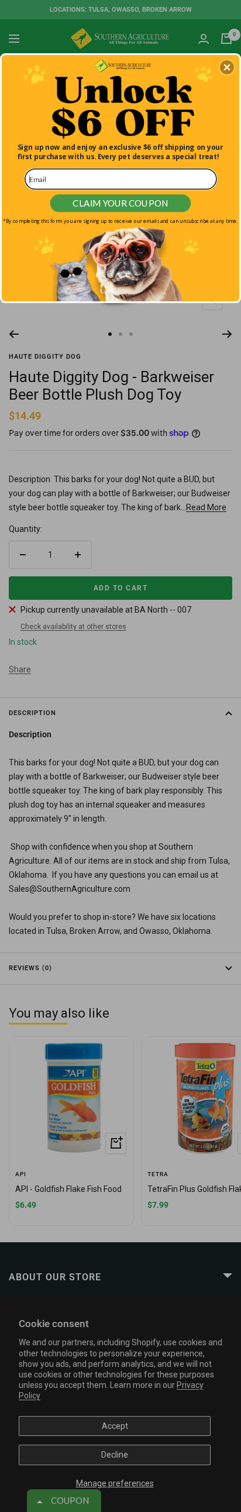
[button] (227, 67)
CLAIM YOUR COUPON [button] (120, 203)
